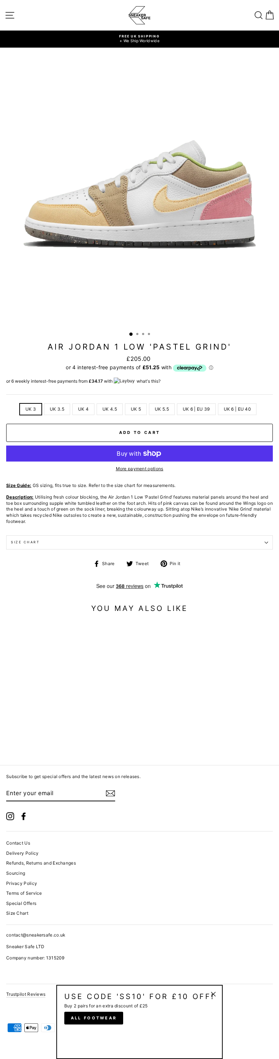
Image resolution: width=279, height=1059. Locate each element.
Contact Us (18, 843)
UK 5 (136, 409)
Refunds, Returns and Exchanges (41, 863)
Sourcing (15, 873)
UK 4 (83, 409)
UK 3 (30, 409)
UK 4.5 (109, 409)
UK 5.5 (162, 409)
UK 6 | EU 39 (196, 409)
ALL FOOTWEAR (94, 1017)
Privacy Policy (21, 883)
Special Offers (21, 903)
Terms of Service (24, 893)
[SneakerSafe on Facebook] (24, 816)
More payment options (139, 468)
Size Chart (25, 542)
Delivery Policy (22, 853)
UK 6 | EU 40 (237, 409)
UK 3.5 (57, 409)
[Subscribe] (110, 793)
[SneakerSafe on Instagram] (10, 816)
